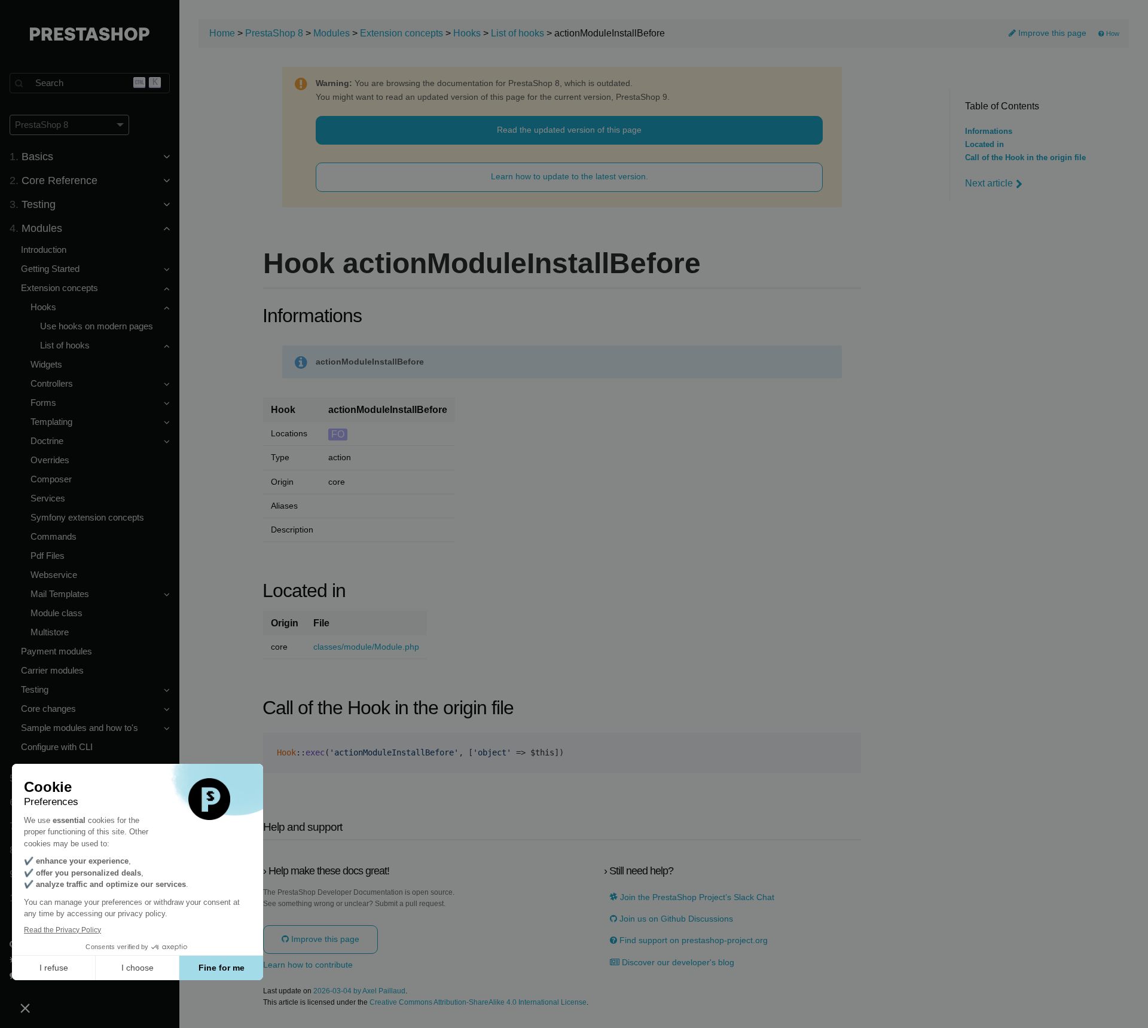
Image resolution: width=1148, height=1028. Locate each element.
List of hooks (517, 33)
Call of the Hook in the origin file (1025, 158)
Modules (331, 33)
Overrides (49, 460)
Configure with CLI (57, 747)
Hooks (467, 33)
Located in (984, 144)
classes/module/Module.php (366, 646)
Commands (53, 536)
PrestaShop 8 (274, 33)
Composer (51, 479)
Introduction (43, 249)
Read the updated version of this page (569, 129)
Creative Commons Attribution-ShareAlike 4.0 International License (478, 1002)
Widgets (46, 364)
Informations (988, 131)
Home (222, 33)
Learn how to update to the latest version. (569, 176)
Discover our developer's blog (676, 962)
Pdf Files (47, 555)
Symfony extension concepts (87, 517)
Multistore (49, 632)
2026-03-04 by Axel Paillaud (359, 991)
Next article (989, 183)
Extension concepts (401, 33)
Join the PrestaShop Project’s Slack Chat (696, 897)
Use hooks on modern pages (96, 326)
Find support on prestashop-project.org (692, 940)
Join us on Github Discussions (675, 918)
